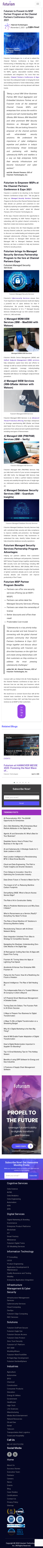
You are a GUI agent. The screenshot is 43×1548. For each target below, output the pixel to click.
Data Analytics (13, 1196)
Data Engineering (14, 1199)
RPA (9, 1206)
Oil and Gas (11, 1422)
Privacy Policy (12, 1502)
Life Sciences (12, 1409)
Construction (12, 1385)
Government (12, 1399)
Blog (9, 1489)
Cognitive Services (17, 1183)
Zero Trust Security (14, 1341)
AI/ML (9, 1192)
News (9, 1482)
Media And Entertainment (17, 1415)
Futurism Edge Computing (17, 1314)
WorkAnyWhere (13, 1351)
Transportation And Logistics (18, 1432)
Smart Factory (12, 1236)
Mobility (10, 1276)
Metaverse (11, 1240)
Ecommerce (12, 1223)
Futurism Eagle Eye (14, 1331)
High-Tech (11, 1405)
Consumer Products (15, 1389)
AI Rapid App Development (18, 1358)
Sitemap (10, 1505)
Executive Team (13, 1472)
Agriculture (11, 1372)
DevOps (10, 1310)
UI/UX (9, 1260)
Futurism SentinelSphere (17, 1361)
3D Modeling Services (16, 1246)
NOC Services (12, 1317)
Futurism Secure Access (17, 1334)
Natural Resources (14, 1419)
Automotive (11, 1375)
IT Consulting (12, 1257)
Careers (10, 1479)
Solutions (12, 1322)
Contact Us (11, 1499)
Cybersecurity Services (21, 298)
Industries (12, 1366)
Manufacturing (13, 1412)
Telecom (10, 1429)
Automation (11, 1202)
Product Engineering (15, 1264)
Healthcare (11, 1402)
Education (11, 1392)
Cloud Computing (14, 1307)
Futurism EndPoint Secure (17, 1328)
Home (10, 1459)
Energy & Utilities (14, 1395)
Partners (10, 1475)
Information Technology (20, 1251)
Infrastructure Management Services (18, 1299)
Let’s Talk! (21, 711)
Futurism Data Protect (16, 1338)
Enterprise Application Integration (20, 1280)
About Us (11, 1465)
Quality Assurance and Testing (19, 1273)
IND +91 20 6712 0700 (15, 1444)
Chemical (10, 1382)
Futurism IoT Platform (16, 1344)
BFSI (9, 1379)
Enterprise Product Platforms (19, 1226)
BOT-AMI (10, 1348)
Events (7, 758)
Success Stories (13, 1469)
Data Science (12, 1189)
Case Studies (12, 1492)
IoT (8, 1233)
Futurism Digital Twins (16, 1243)
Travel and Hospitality (15, 1436)
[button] (14, 782)
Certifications (12, 1495)
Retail (9, 1426)
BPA (9, 1209)
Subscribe (33, 1176)
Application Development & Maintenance (18, 1268)
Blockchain (11, 1230)
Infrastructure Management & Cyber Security (18, 1288)
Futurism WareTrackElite (17, 1355)
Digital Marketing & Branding (18, 1220)
